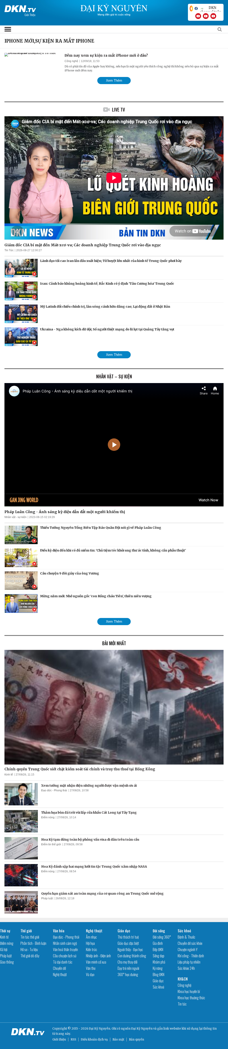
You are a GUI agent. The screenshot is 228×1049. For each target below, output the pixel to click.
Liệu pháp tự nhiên (189, 962)
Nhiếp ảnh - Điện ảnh (98, 955)
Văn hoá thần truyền (65, 949)
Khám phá (159, 962)
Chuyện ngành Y (187, 949)
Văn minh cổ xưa (96, 962)
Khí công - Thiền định (191, 955)
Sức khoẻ (158, 987)
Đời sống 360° (162, 937)
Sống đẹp (158, 955)
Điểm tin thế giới (51, 844)
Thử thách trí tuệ (128, 937)
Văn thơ (90, 968)
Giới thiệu (59, 1039)
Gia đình (158, 943)
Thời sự (5, 930)
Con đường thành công (132, 955)
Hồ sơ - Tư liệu (29, 949)
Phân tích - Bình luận (33, 943)
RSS (73, 1039)
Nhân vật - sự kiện (15, 517)
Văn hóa (58, 930)
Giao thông (7, 962)
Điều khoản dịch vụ (94, 1039)
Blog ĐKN (158, 974)
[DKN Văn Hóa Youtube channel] (213, 16)
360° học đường (128, 974)
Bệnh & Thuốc (186, 937)
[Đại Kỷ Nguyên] (20, 7)
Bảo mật (118, 1039)
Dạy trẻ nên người (128, 968)
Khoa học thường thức (191, 997)
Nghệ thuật (60, 974)
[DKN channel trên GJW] (211, 8)
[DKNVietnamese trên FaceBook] (196, 8)
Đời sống (159, 930)
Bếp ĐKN (158, 949)
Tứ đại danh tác (62, 962)
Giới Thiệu (29, 14)
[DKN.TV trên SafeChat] (191, 8)
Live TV (118, 109)
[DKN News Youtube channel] (198, 16)
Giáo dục (124, 930)
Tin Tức (9, 250)
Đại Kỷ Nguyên (142, 1028)
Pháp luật (47, 898)
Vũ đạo (90, 974)
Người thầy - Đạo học (130, 949)
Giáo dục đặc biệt (128, 943)
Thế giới (26, 930)
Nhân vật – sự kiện (114, 376)
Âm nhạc (91, 937)
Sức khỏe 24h (186, 968)
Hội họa (90, 943)
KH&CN (183, 979)
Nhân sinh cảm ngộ (65, 943)
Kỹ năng (158, 968)
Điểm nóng (48, 817)
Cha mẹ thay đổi (127, 962)
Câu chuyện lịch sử (64, 955)
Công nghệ (71, 61)
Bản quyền (136, 1039)
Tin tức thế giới (29, 937)
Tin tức (182, 1004)
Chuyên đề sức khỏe (190, 943)
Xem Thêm (114, 80)
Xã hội (3, 949)
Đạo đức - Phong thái (54, 790)
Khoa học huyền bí (189, 991)
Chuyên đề (59, 968)
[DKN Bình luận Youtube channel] (206, 16)
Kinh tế (8, 774)
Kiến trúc (91, 949)
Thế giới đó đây (29, 955)
